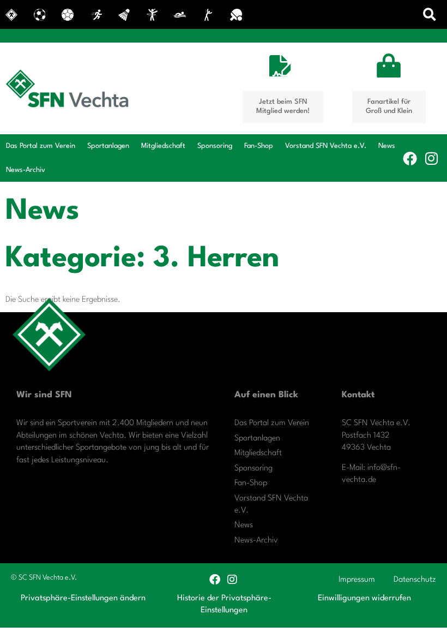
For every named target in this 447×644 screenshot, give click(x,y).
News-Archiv (25, 170)
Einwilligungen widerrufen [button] (364, 598)
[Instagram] (432, 158)
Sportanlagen (108, 146)
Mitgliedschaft (163, 146)
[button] (430, 14)
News (386, 146)
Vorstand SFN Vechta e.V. (325, 146)
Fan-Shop (258, 146)
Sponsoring (214, 146)
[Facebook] (410, 158)
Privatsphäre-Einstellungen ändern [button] (83, 598)
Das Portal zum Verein (40, 146)
